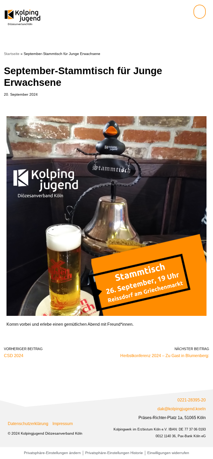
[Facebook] (195, 26)
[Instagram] (203, 26)
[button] (200, 12)
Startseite (11, 54)
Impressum (62, 423)
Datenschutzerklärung (28, 423)
